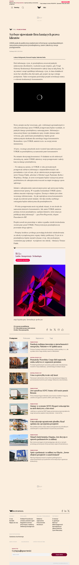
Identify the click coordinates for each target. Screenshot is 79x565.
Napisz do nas (13, 522)
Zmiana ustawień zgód (27, 520)
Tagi (51, 338)
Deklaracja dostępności (27, 526)
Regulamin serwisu (26, 522)
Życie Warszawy (57, 530)
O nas (11, 519)
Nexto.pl (54, 522)
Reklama (39, 519)
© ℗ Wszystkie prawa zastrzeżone (24, 328)
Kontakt (11, 520)
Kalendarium (25, 541)
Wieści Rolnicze (57, 528)
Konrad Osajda (31, 57)
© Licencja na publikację (21, 326)
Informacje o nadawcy (27, 524)
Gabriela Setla (41, 57)
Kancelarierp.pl (56, 526)
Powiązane (13, 338)
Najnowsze (40, 338)
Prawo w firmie (21, 29)
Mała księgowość (57, 524)
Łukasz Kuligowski (20, 57)
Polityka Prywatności (26, 519)
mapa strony (13, 541)
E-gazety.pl (55, 520)
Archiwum (40, 524)
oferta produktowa (39, 541)
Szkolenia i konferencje (16, 536)
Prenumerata (41, 522)
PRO (44, 8)
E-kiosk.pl (55, 519)
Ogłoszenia (40, 520)
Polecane (26, 338)
